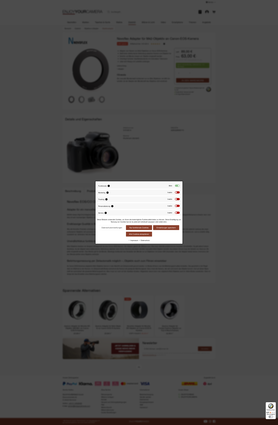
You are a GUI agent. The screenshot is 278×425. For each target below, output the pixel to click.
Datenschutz (145, 240)
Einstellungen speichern (166, 227)
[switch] (271, 416)
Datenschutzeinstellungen (112, 227)
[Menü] (274, 403)
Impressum (134, 240)
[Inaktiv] (177, 192)
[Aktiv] (177, 186)
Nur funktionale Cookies (139, 227)
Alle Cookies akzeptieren (139, 234)
